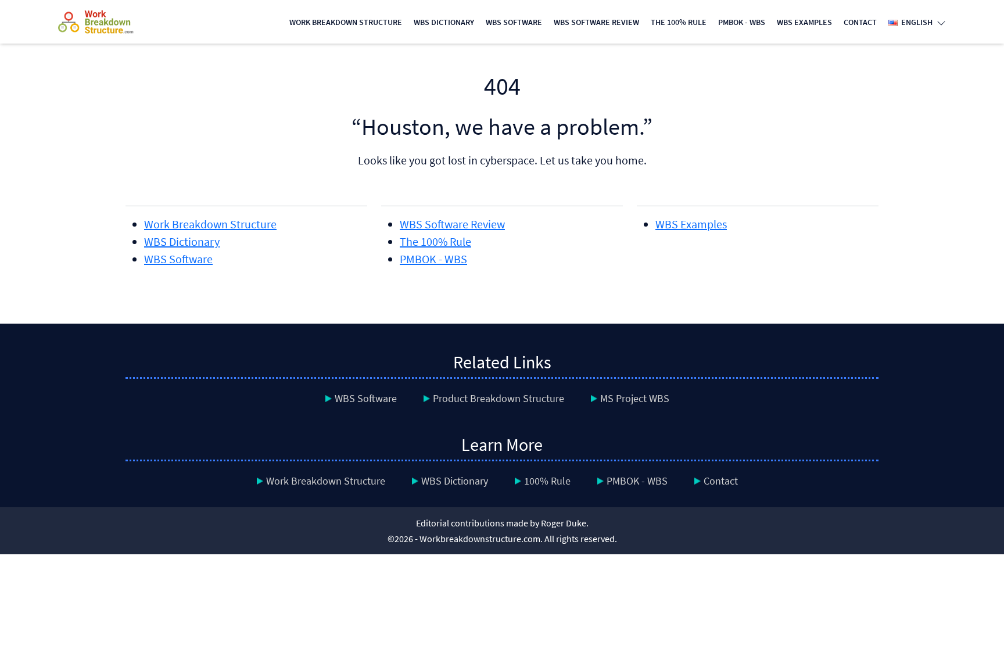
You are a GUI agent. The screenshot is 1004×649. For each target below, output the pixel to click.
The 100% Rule (679, 22)
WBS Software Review (596, 22)
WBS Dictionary (444, 22)
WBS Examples (804, 22)
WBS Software (514, 22)
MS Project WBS (634, 398)
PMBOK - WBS (741, 22)
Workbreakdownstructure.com (479, 538)
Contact (860, 22)
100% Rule (547, 480)
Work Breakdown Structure (345, 22)
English (916, 22)
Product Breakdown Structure (498, 398)
